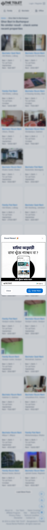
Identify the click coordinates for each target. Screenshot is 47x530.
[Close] (42, 238)
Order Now (36, 291)
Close (8, 291)
